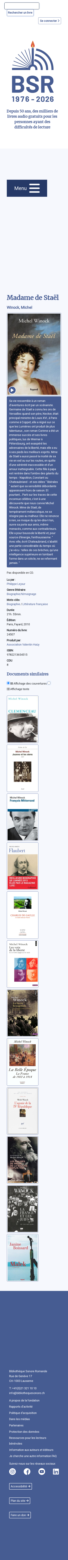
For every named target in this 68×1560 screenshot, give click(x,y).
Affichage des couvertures (30, 683)
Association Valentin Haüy (23, 644)
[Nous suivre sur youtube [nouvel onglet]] (41, 1471)
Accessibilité (19, 1486)
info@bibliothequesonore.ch (27, 1393)
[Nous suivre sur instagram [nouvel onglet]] (12, 1471)
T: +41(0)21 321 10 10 (23, 1388)
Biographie (14, 604)
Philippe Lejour (16, 584)
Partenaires (16, 1425)
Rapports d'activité (21, 1406)
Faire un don (18, 1515)
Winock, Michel (19, 307)
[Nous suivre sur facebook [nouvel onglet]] (27, 1471)
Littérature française (35, 604)
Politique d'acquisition (23, 1413)
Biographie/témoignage (21, 594)
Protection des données (24, 1431)
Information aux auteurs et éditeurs (31, 1450)
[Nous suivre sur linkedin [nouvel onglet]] (56, 1471)
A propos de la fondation (24, 1400)
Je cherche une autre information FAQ (33, 1456)
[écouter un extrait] (12, 390)
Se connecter (49, 20)
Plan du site (18, 1500)
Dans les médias (19, 1419)
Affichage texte (19, 689)
